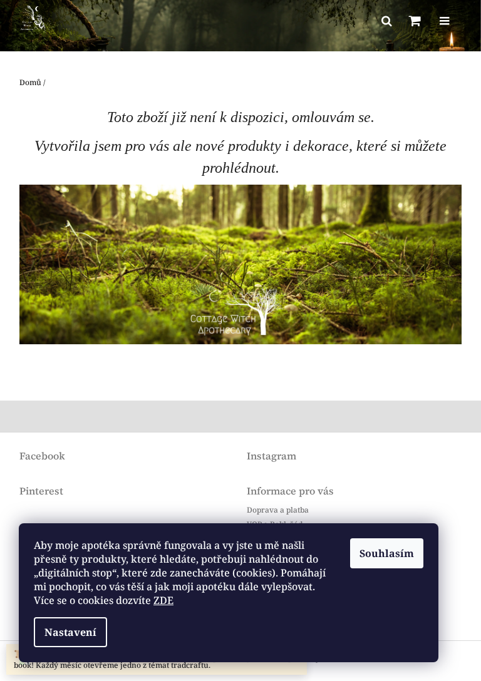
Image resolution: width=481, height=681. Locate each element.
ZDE (163, 600)
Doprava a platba (278, 509)
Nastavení (70, 632)
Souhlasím (386, 553)
